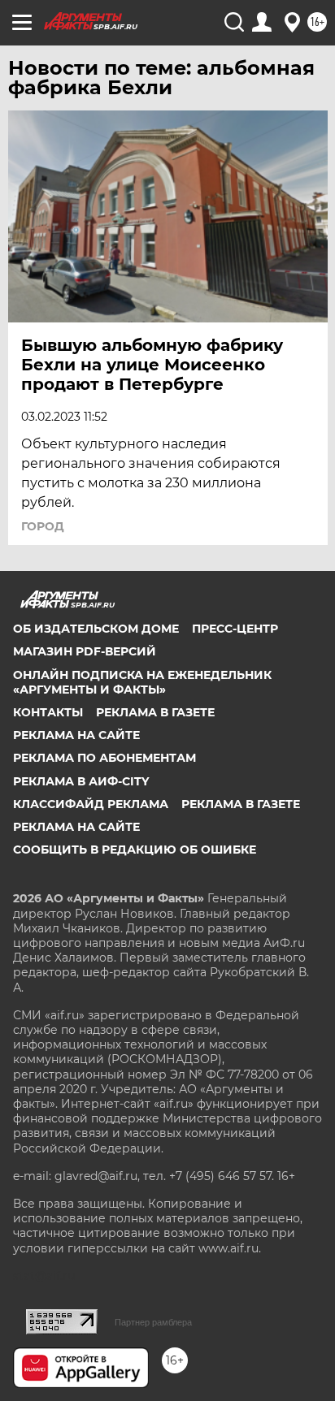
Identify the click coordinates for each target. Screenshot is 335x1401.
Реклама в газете (155, 712)
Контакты (48, 712)
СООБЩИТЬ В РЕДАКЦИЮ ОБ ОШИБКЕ (134, 849)
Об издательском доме (96, 628)
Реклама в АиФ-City (81, 781)
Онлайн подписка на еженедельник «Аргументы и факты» (142, 682)
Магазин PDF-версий (84, 651)
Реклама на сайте (76, 735)
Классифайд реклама (90, 804)
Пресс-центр (235, 628)
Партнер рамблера (153, 1322)
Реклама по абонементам (104, 757)
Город (42, 526)
